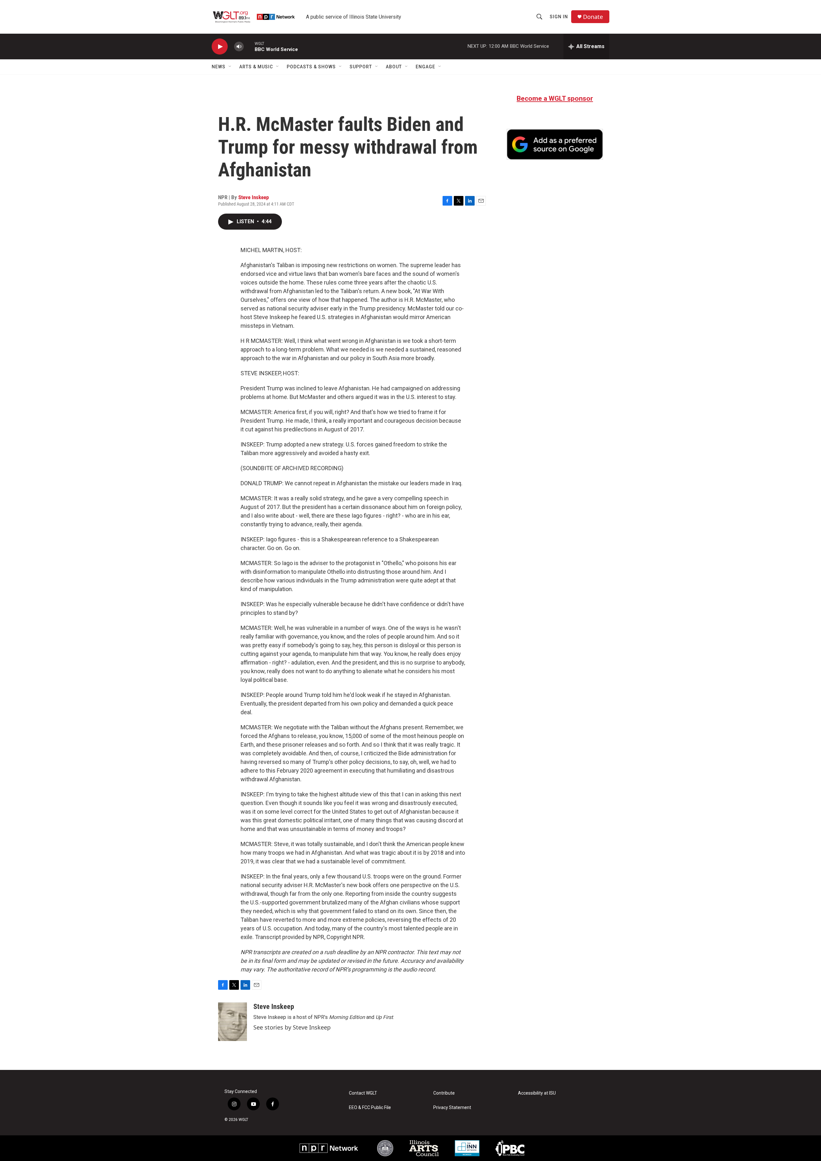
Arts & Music (256, 66)
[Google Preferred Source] (555, 144)
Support (361, 66)
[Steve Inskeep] (232, 1022)
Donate (593, 16)
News (218, 66)
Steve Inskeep (253, 197)
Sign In (559, 16)
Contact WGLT (363, 1093)
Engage (425, 66)
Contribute (444, 1093)
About (394, 66)
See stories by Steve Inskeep (292, 1027)
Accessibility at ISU (537, 1093)
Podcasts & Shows (311, 66)
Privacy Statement (452, 1107)
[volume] (238, 46)
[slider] (249, 46)
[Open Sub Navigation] (230, 66)
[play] (220, 46)
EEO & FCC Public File (370, 1107)
